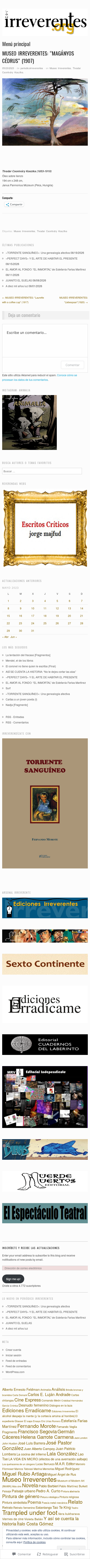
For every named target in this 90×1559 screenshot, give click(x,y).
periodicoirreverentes (32, 68)
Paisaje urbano (23, 1490)
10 (32, 608)
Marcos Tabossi (23, 1469)
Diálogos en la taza (60, 1405)
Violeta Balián (33, 1519)
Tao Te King (61, 1507)
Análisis (58, 1389)
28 (81, 623)
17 (32, 616)
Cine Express (27, 1399)
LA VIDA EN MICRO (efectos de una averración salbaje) (48, 1459)
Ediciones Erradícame (26, 1410)
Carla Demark (19, 1395)
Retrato (7, 1507)
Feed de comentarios (18, 1366)
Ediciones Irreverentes (63, 1411)
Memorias (48, 1469)
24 (32, 623)
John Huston (9, 1443)
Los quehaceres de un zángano (18, 1464)
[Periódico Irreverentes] (45, 24)
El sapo (28, 1421)
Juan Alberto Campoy (39, 1448)
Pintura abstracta (70, 1491)
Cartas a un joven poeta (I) (21, 699)
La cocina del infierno (31, 1454)
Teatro (74, 1507)
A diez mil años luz (17, 286)
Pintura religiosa (69, 1497)
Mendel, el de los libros (19, 660)
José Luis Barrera (31, 1443)
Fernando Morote (36, 1425)
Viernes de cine (13, 1519)
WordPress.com (15, 1372)
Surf (8, 688)
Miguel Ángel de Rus (61, 1474)
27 (69, 623)
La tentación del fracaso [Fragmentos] (28, 655)
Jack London (80, 1437)
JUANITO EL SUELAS (19, 280)
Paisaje (6, 1491)
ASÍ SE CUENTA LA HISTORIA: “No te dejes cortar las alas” (41, 671)
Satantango (44, 1507)
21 (81, 616)
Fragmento (9, 1432)
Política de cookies (34, 1542)
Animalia (45, 1389)
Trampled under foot (29, 1512)
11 (45, 608)
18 (45, 616)
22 (8, 623)
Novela (30, 1485)
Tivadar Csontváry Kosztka (52, 231)
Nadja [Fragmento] (17, 705)
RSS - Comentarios (17, 722)
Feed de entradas (16, 1360)
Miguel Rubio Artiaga (24, 1473)
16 (20, 616)
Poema (34, 1502)
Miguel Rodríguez (67, 1468)
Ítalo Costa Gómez (35, 1523)
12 (57, 608)
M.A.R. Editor (65, 1463)
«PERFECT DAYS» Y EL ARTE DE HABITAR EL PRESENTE (42, 258)
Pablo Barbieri (49, 1486)
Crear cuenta (13, 1349)
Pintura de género (21, 1496)
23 (20, 623)
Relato (75, 1501)
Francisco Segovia (37, 1431)
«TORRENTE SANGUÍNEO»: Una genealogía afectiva (38, 252)
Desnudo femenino (34, 1405)
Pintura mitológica (49, 1497)
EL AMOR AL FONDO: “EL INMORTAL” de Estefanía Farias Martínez (46, 269)
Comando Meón (51, 1400)
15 (8, 616)
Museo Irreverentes (60, 68)
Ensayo (37, 1421)
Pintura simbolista (14, 1502)
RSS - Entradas (15, 717)
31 (32, 630)
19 (57, 616)
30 (20, 630)
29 (8, 630)
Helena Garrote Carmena (47, 1436)
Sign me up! (13, 1279)
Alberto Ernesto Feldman (21, 1389)
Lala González (62, 1453)
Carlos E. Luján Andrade (49, 1394)
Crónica (14, 1405)
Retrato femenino (24, 1507)
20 (69, 616)
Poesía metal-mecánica (54, 1502)
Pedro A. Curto (48, 1490)
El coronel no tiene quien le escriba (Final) (31, 666)
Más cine (16, 1486)
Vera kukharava (69, 1513)
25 (45, 623)
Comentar (73, 365)
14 (81, 608)
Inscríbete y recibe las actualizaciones (31, 1248)
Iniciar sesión (13, 1355)
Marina (38, 1469)
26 (57, 623)
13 (69, 608)
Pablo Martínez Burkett (73, 1486)
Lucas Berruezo (45, 1464)
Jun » (13, 637)
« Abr (5, 637)
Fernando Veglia (67, 1427)
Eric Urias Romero (51, 1421)
